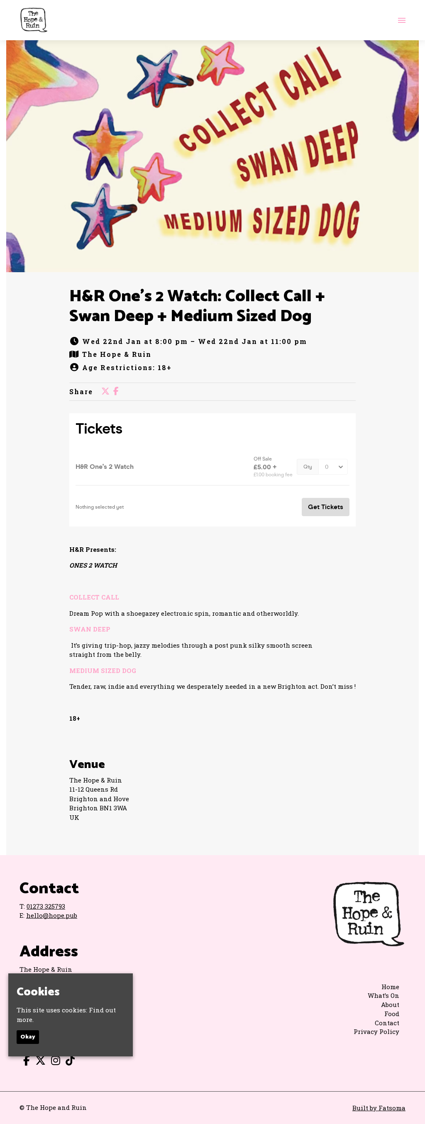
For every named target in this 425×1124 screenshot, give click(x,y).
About (390, 1004)
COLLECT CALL (95, 597)
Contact (387, 1023)
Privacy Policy (376, 1031)
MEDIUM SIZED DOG (103, 670)
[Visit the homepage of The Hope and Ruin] (34, 20)
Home (390, 987)
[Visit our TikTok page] (68, 1062)
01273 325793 (46, 906)
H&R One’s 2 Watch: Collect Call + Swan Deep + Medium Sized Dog (197, 306)
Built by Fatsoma (378, 1108)
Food (391, 1013)
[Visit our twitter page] (105, 391)
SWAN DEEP (90, 629)
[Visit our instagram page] (53, 1062)
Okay (27, 1037)
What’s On (383, 995)
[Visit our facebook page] (116, 391)
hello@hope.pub (51, 915)
